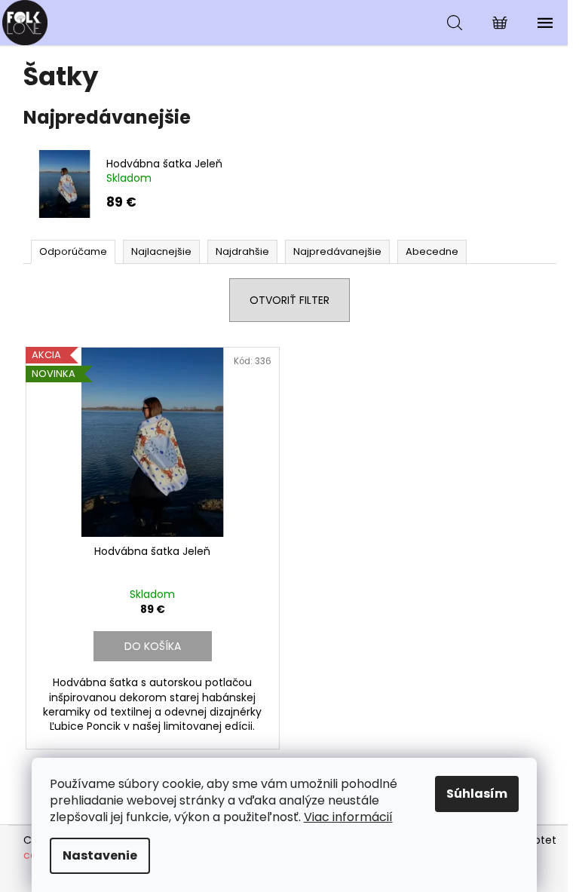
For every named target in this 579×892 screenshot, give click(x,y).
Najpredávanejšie (337, 251)
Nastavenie (100, 855)
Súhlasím (476, 793)
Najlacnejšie (161, 251)
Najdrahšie (242, 251)
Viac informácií (348, 817)
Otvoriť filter (289, 300)
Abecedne (432, 251)
